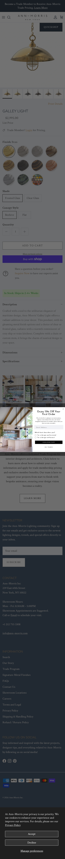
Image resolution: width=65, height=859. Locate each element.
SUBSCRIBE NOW (49, 442)
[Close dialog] (63, 409)
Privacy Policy (13, 825)
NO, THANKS (49, 447)
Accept (31, 834)
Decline (31, 842)
